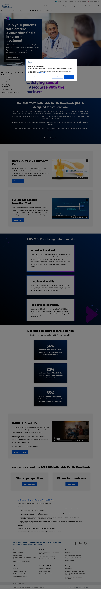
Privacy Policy (42, 72)
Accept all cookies (69, 76)
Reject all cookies (57, 76)
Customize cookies (32, 76)
